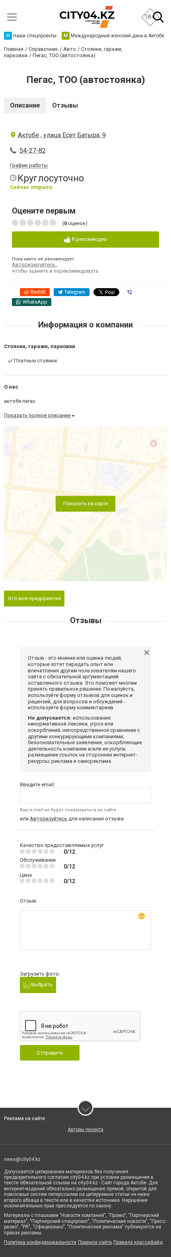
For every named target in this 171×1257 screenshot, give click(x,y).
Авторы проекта (85, 1129)
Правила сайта (95, 1242)
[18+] (87, 17)
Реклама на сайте (24, 1118)
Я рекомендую (88, 239)
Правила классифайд (138, 1242)
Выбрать (41, 985)
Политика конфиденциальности (40, 1242)
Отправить (50, 1053)
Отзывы (65, 105)
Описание (25, 105)
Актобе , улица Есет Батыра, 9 (62, 135)
